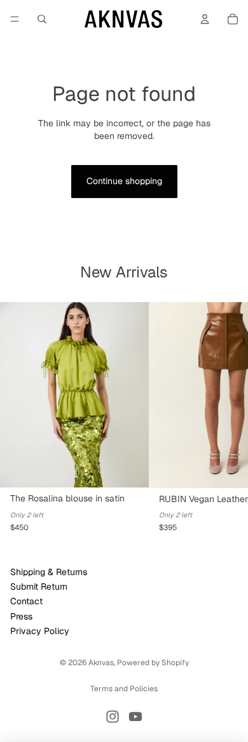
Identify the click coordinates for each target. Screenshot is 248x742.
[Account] (205, 19)
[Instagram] (112, 716)
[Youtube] (135, 716)
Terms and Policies (124, 689)
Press (21, 616)
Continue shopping (124, 181)
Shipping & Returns (48, 572)
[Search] (42, 19)
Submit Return (38, 586)
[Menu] (14, 19)
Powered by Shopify (153, 663)
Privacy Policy (39, 631)
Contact (26, 601)
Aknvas (101, 663)
